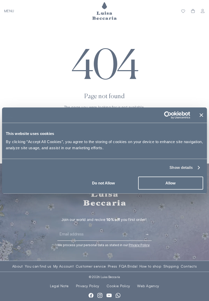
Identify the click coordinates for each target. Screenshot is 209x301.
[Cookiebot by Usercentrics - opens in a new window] (168, 115)
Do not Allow (103, 183)
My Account (63, 266)
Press (112, 266)
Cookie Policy (118, 286)
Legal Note (59, 286)
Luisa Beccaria (110, 277)
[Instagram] (100, 295)
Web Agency (148, 286)
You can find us (38, 266)
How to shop (150, 266)
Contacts (189, 266)
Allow (170, 183)
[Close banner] (201, 115)
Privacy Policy (87, 286)
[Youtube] (109, 295)
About (17, 266)
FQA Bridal (128, 266)
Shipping (171, 266)
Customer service (91, 266)
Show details (181, 167)
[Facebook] (91, 295)
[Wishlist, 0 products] (183, 10)
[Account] (202, 11)
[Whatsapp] (118, 295)
